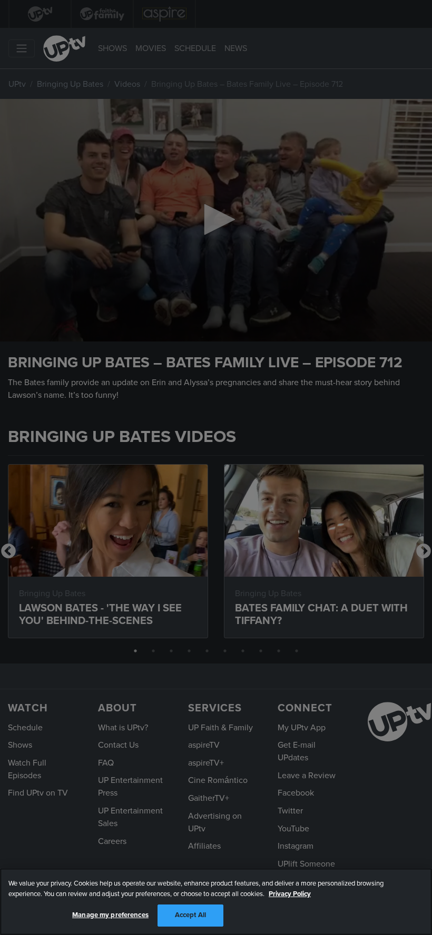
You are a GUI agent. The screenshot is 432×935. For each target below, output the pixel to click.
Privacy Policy (290, 894)
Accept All (190, 915)
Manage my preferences (110, 915)
